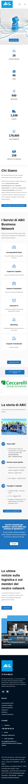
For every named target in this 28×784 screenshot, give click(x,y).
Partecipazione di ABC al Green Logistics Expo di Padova (12, 642)
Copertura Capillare (7, 705)
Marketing (4, 712)
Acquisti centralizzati (7, 714)
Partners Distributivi (7, 707)
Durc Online (4, 775)
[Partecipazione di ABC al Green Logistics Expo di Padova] (14, 632)
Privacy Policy (5, 770)
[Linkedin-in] (3, 691)
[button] (14, 390)
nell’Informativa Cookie (18, 773)
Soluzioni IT (4, 710)
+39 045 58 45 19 (8, 728)
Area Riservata (12, 775)
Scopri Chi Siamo (14, 40)
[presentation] (2, 616)
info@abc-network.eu (8, 735)
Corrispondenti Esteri (7, 703)
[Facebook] (7, 691)
